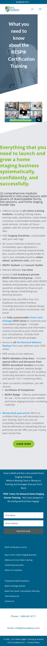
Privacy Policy (34, 642)
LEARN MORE (23, 444)
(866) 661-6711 (23, 2)
